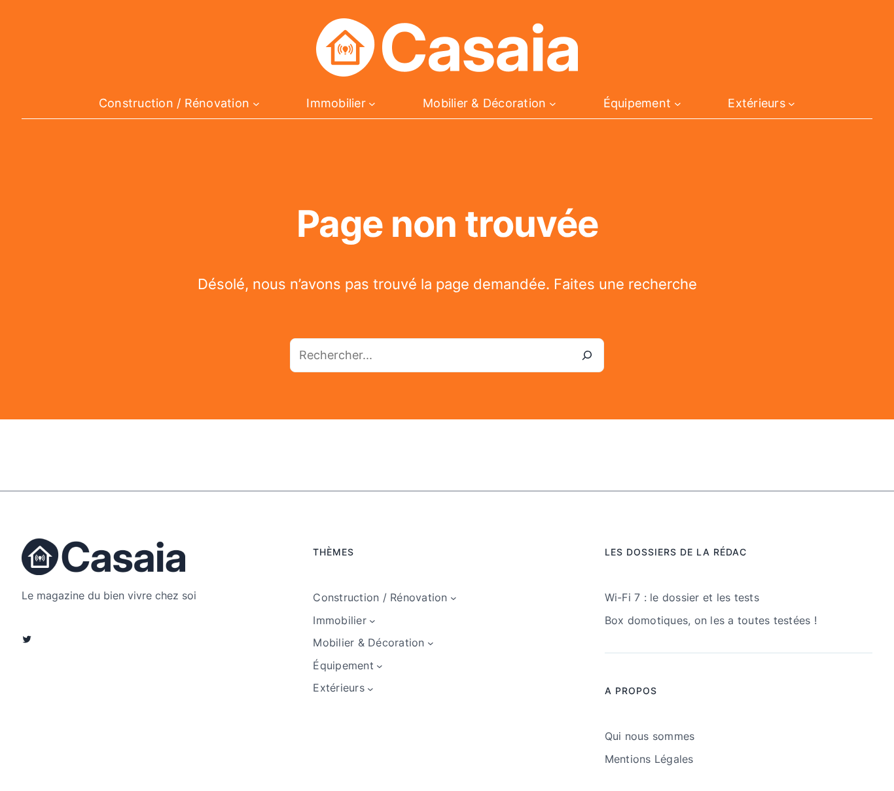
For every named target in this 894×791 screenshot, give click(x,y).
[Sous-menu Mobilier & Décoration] (552, 103)
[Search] (587, 355)
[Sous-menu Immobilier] (372, 103)
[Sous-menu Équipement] (677, 103)
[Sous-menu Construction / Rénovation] (256, 103)
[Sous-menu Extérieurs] (791, 103)
